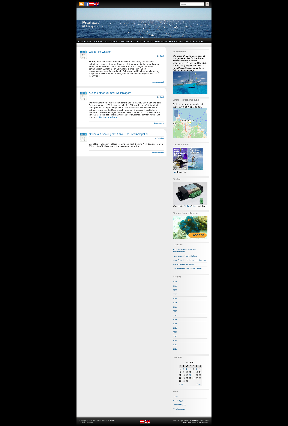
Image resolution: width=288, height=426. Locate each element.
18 (190, 375)
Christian (160, 138)
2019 (175, 311)
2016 (175, 324)
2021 (175, 303)
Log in (175, 396)
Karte (139, 41)
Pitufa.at (90, 22)
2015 (175, 328)
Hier (175, 172)
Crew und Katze (112, 41)
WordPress (194, 420)
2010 (175, 349)
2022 (175, 298)
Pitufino (88, 41)
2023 (175, 294)
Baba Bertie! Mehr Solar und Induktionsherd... (184, 251)
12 (193, 372)
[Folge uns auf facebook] (86, 4)
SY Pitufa (97, 41)
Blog (80, 41)
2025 (175, 286)
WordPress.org (179, 409)
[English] (96, 5)
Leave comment (157, 82)
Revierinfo (148, 41)
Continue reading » (108, 117)
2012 (175, 341)
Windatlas (190, 41)
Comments (179, 405)
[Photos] (190, 227)
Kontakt (200, 41)
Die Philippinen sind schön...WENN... (188, 269)
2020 (175, 307)
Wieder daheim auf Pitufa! (183, 264)
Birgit (162, 56)
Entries (178, 401)
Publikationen (176, 41)
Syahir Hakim (203, 422)
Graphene (187, 422)
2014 (175, 332)
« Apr (181, 384)
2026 (175, 282)
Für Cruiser (161, 41)
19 (193, 375)
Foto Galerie (127, 41)
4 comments (159, 123)
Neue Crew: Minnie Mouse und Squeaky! (189, 260)
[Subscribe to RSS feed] (81, 4)
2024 (175, 290)
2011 (175, 345)
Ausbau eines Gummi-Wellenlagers (110, 92)
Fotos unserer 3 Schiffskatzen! (185, 256)
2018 (175, 315)
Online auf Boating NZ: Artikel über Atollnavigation (118, 134)
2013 (175, 336)
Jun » (199, 384)
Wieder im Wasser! (100, 51)
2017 (175, 319)
